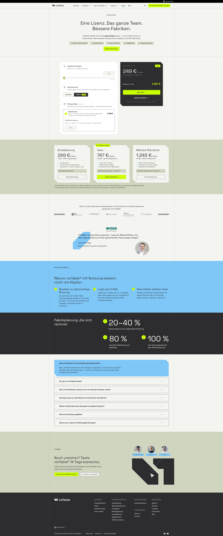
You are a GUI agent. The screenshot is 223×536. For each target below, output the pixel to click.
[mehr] (113, 74)
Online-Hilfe (156, 511)
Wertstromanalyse (118, 520)
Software (76, 6)
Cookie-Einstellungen (110, 533)
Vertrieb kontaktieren (140, 98)
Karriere (137, 516)
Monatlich (69, 94)
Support (154, 503)
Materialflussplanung (118, 506)
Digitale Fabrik (116, 517)
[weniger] (105, 74)
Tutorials (154, 506)
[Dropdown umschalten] (90, 6)
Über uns (137, 513)
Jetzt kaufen (140, 92)
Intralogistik (115, 509)
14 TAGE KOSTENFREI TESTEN (159, 5)
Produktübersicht (99, 503)
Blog (129, 6)
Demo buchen (98, 511)
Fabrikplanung (116, 503)
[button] (111, 363)
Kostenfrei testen (99, 509)
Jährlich (80, 94)
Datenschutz (89, 533)
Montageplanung (117, 511)
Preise (123, 6)
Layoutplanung (117, 514)
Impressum (98, 533)
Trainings (155, 509)
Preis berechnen (111, 49)
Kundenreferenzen (140, 503)
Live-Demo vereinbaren (90, 474)
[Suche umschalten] (145, 5)
